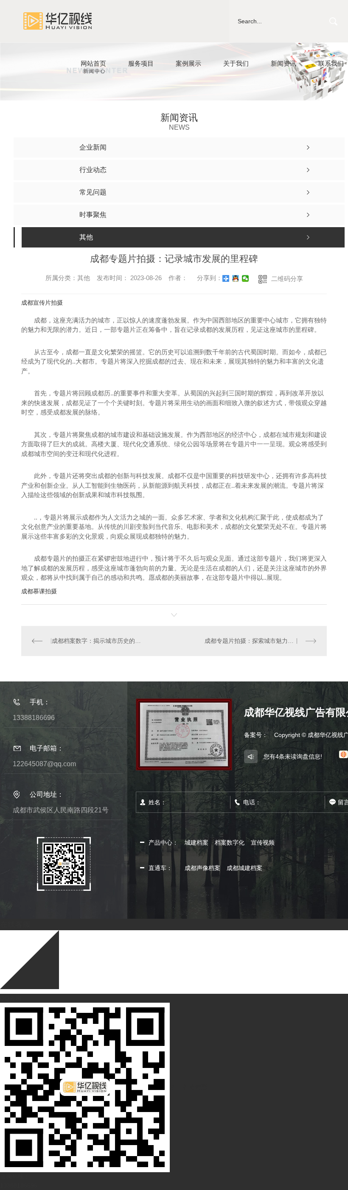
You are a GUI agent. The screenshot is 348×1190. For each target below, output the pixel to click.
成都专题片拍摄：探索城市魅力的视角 (255, 640)
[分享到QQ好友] (235, 278)
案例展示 (188, 63)
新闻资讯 (283, 63)
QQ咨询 (10, 998)
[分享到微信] (245, 278)
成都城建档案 (244, 868)
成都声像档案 (202, 868)
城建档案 (196, 842)
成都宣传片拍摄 (42, 302)
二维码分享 (287, 278)
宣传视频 (263, 842)
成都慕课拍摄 (39, 591)
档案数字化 (229, 842)
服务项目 (141, 63)
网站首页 (93, 63)
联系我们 (331, 63)
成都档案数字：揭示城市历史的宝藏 (98, 640)
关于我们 (236, 63)
